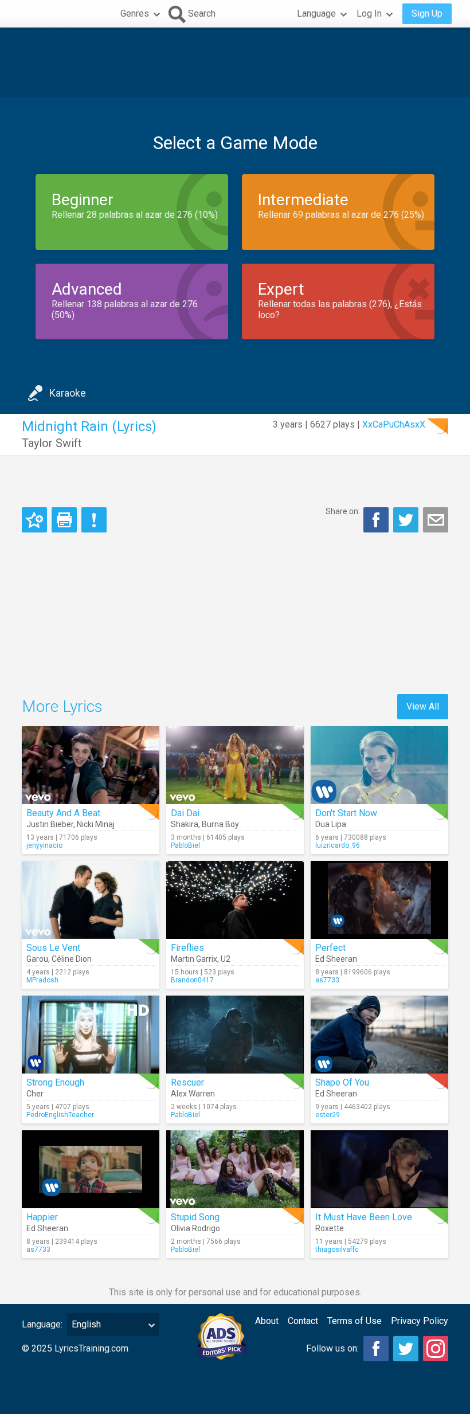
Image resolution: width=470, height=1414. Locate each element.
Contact (303, 1320)
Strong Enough (55, 1082)
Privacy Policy (419, 1320)
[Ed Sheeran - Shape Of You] (379, 1035)
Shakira (184, 824)
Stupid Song (195, 1217)
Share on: (343, 511)
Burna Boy (220, 824)
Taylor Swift (52, 443)
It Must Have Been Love (363, 1217)
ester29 (327, 1115)
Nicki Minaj (96, 824)
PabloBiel (185, 845)
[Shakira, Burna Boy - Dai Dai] (235, 765)
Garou (37, 958)
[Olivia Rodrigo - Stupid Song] (235, 1169)
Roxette (329, 1228)
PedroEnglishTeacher (60, 1115)
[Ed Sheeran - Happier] (90, 1169)
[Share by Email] (435, 519)
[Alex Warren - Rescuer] (235, 1035)
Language (316, 13)
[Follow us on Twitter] (405, 1348)
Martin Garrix (194, 958)
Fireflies (187, 947)
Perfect (330, 947)
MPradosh (42, 980)
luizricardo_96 (337, 845)
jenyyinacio (44, 845)
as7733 (327, 980)
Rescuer (187, 1082)
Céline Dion (72, 958)
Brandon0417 (192, 980)
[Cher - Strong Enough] (90, 1035)
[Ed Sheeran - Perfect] (379, 900)
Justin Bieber (49, 824)
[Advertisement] (235, 62)
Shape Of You (342, 1082)
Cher (35, 1093)
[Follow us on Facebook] (376, 1348)
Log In (369, 13)
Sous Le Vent (53, 947)
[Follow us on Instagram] (435, 1348)
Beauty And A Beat (63, 813)
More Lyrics (62, 706)
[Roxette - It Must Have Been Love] (379, 1169)
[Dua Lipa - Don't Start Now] (379, 765)
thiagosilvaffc (337, 1249)
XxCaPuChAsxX (393, 424)
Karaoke (67, 393)
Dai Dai (185, 813)
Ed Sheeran (336, 958)
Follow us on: (332, 1348)
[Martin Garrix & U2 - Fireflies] (235, 900)
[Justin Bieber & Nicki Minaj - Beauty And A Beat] (90, 765)
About (267, 1320)
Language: (42, 1324)
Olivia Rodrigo (195, 1228)
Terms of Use (354, 1320)
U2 (225, 958)
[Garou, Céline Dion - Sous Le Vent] (90, 900)
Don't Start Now (346, 813)
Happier (42, 1217)
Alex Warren (193, 1093)
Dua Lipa (330, 824)
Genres (134, 13)
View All (422, 706)
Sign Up (427, 13)
